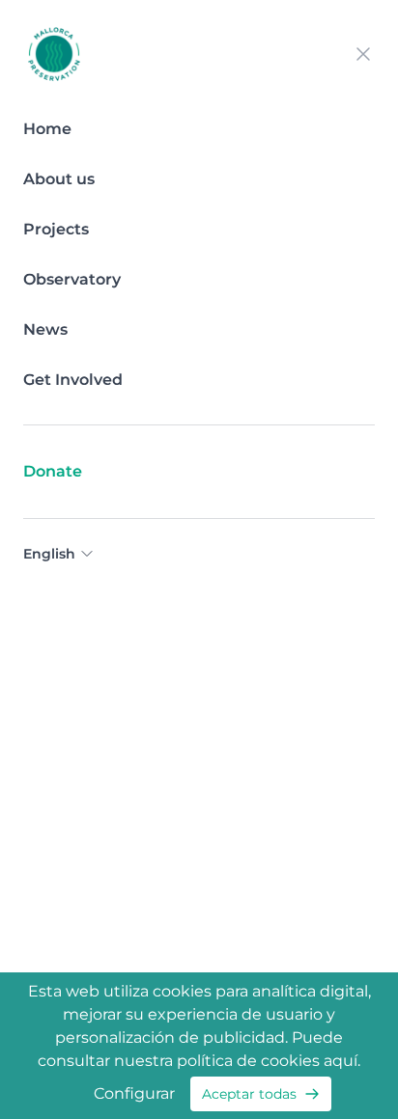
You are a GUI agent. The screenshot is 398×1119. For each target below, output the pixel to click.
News (45, 329)
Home (47, 129)
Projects (56, 229)
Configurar (134, 1093)
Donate (52, 471)
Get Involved (73, 379)
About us (59, 179)
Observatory (72, 279)
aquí (340, 1060)
